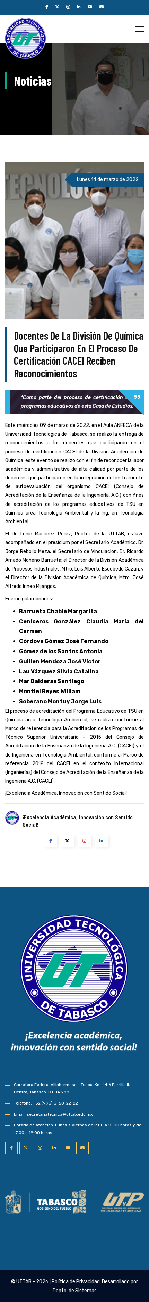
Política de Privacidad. (76, 1282)
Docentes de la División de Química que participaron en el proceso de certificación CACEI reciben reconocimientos (78, 354)
